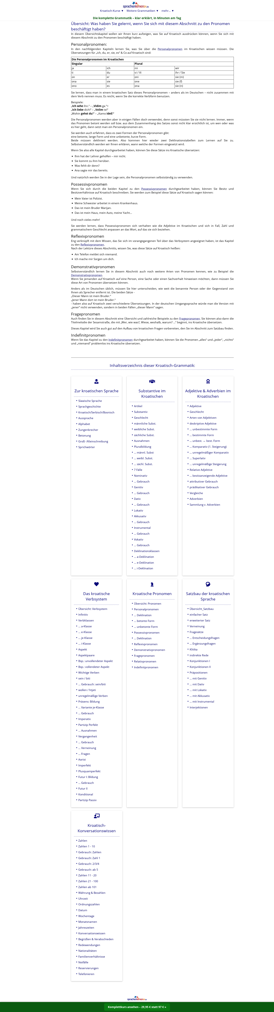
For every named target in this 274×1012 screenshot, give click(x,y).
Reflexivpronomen (92, 244)
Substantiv (141, 412)
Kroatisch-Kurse (110, 10)
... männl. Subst (144, 452)
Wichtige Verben (88, 672)
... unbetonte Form (146, 626)
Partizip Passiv (87, 800)
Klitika (194, 649)
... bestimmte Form (202, 435)
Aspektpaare (86, 655)
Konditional (85, 794)
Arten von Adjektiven (203, 417)
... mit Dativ (197, 684)
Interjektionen (199, 707)
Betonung (84, 435)
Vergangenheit (87, 736)
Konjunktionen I (200, 661)
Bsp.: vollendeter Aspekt (93, 667)
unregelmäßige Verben (93, 696)
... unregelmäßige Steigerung (208, 464)
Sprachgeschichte (89, 406)
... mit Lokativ (198, 690)
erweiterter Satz (200, 620)
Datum (82, 910)
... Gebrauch (142, 481)
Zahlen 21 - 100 (88, 881)
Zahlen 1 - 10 (86, 846)
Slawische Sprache (90, 401)
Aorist (82, 759)
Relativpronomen (145, 661)
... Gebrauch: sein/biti (92, 684)
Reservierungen (88, 968)
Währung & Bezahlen (91, 892)
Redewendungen (89, 945)
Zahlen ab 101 (87, 887)
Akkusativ (140, 516)
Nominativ (140, 475)
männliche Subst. (145, 423)
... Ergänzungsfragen (203, 643)
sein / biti (84, 678)
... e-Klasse (85, 632)
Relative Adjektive (201, 470)
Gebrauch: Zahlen (89, 852)
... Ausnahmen (87, 730)
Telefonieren (86, 974)
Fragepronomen (189, 318)
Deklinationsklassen (147, 551)
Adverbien (196, 499)
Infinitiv (83, 614)
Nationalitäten (87, 950)
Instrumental (142, 527)
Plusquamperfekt (89, 771)
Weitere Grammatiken (141, 10)
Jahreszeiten (86, 927)
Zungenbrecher (88, 430)
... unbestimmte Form (203, 429)
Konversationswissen (91, 933)
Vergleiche (196, 493)
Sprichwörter (86, 447)
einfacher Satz (199, 614)
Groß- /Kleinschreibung (93, 441)
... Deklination (143, 615)
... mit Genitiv (198, 678)
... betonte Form (144, 621)
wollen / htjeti (87, 690)
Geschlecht (141, 417)
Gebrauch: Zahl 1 (89, 858)
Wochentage (86, 916)
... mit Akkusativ (200, 696)
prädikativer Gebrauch (204, 487)
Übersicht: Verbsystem (92, 609)
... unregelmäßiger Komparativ (209, 452)
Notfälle (83, 962)
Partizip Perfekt (88, 725)
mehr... (166, 10)
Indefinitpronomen (120, 339)
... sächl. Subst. (143, 464)
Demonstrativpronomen (86, 275)
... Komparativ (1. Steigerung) (208, 446)
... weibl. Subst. (143, 458)
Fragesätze (197, 632)
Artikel (138, 406)
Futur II (82, 788)
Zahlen (82, 840)
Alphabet (84, 424)
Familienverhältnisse (91, 956)
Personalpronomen (170, 49)
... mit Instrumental (202, 701)
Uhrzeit (83, 898)
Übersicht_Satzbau (202, 609)
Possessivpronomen (154, 188)
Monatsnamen (87, 921)
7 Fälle (138, 470)
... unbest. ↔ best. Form (205, 441)
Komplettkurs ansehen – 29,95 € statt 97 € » (137, 1007)
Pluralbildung (142, 446)
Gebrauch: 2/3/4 (88, 863)
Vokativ (138, 539)
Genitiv (138, 487)
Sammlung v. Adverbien (205, 504)
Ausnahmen (142, 441)
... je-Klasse (85, 638)
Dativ (137, 499)
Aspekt (82, 649)
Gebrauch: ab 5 (88, 869)
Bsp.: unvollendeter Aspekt (95, 661)
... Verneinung (87, 748)
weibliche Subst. (144, 429)
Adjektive (196, 406)
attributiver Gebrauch (204, 481)
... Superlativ (198, 458)
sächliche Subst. (144, 435)
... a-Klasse (85, 626)
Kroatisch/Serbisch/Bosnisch (96, 412)
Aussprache (85, 418)
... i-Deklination (143, 568)
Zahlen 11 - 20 (87, 875)
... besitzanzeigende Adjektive (208, 475)
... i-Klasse (84, 643)
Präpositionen (198, 672)
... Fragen (84, 754)
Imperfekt (84, 765)
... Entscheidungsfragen (204, 638)
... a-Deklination (144, 556)
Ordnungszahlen (89, 904)
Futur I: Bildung (88, 777)
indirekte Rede (199, 655)
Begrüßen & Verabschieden (95, 939)
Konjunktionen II (200, 667)
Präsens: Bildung (89, 701)
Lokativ (138, 510)
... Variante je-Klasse (91, 707)
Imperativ (84, 719)
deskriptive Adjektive (203, 423)
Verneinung (197, 626)
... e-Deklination (144, 562)
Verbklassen (86, 620)
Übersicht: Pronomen (147, 603)
